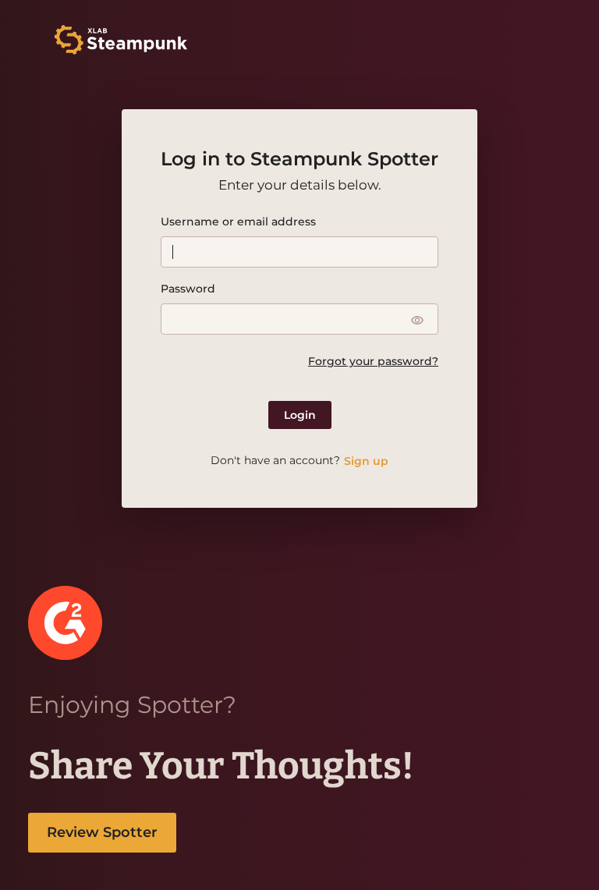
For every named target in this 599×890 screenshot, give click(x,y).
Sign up (366, 461)
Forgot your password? (373, 361)
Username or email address (238, 222)
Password (188, 289)
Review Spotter (102, 832)
